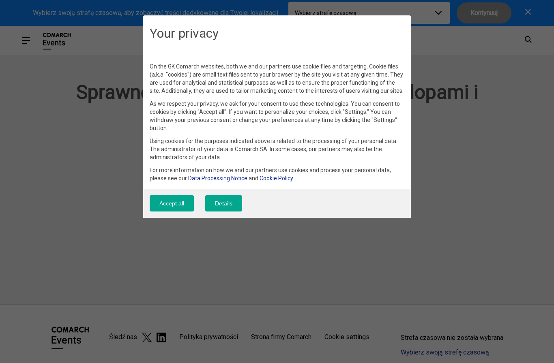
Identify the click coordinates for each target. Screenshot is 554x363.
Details (223, 203)
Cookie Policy (276, 178)
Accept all (171, 203)
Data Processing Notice (217, 178)
